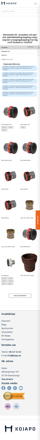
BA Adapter (5, 275)
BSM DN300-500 (6, 124)
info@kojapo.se (14, 355)
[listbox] (10, 129)
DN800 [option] (10, 283)
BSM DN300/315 (25, 247)
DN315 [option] (10, 278)
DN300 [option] (4, 127)
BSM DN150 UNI (25, 124)
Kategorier (5, 51)
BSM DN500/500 (25, 160)
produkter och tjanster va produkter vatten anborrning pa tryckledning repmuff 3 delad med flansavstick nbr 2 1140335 (18, 81)
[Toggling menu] (35, 4)
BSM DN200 (24, 189)
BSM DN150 (4, 189)
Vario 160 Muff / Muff (26, 218)
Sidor (4, 55)
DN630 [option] (11, 281)
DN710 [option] (4, 283)
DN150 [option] (23, 127)
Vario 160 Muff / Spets (27, 275)
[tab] (20, 47)
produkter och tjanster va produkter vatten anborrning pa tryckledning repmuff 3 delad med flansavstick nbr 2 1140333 (18, 74)
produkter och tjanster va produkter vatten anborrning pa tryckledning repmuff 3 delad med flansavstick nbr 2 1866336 (18, 87)
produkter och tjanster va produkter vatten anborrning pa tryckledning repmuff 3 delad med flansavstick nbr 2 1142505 (18, 68)
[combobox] (20, 11)
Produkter (4, 47)
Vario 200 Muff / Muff (7, 247)
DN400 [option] (11, 127)
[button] (32, 47)
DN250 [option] (4, 278)
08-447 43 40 (15, 352)
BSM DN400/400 (6, 160)
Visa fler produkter (20, 295)
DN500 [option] (4, 130)
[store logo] (9, 4)
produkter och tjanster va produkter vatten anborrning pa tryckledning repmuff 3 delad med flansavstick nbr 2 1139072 (18, 94)
